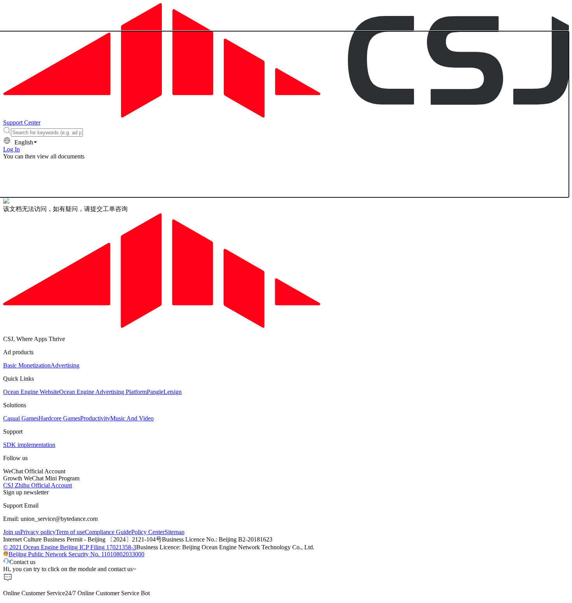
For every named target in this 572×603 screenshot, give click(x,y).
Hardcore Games (59, 418)
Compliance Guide (108, 532)
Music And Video (132, 418)
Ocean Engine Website (31, 392)
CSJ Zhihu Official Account (37, 485)
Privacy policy (38, 532)
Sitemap (174, 532)
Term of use (70, 532)
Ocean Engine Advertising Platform (103, 392)
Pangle (155, 392)
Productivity (95, 418)
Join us (11, 532)
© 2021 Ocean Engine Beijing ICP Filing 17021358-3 (69, 547)
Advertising (65, 365)
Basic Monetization (27, 365)
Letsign (172, 392)
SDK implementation (29, 444)
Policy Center (148, 532)
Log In (11, 149)
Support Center (21, 122)
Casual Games (21, 418)
